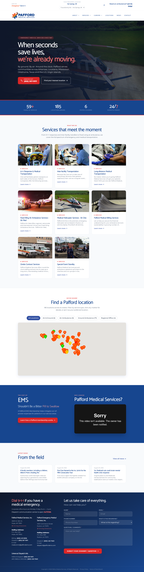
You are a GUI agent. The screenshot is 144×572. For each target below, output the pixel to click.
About (74, 15)
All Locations (33, 318)
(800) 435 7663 (49, 541)
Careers (97, 15)
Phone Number (69, 518)
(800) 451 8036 (22, 538)
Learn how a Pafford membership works (36, 420)
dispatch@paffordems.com (46, 545)
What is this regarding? (108, 518)
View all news (118, 459)
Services (85, 15)
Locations (109, 15)
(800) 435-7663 (32, 559)
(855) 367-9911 (29, 557)
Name (66, 510)
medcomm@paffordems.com (22, 545)
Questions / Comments (72, 527)
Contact (127, 15)
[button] (64, 333)
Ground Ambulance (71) (87, 318)
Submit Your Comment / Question (81, 551)
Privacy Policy (84, 569)
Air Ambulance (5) (67, 318)
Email (101, 510)
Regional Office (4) (108, 318)
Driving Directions (19, 526)
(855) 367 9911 (23, 540)
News (119, 15)
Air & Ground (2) (49, 318)
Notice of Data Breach (96, 569)
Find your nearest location (54, 80)
